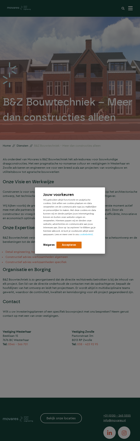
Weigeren (49, 244)
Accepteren (69, 244)
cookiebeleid (86, 234)
